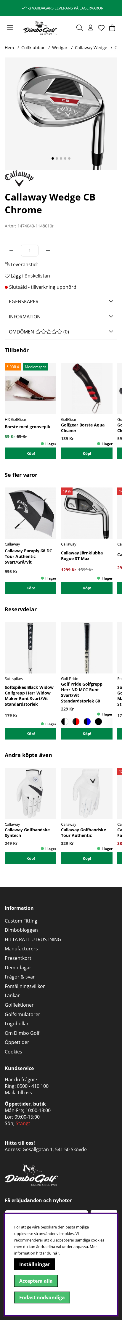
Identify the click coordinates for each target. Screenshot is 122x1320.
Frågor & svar (20, 976)
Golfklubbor (33, 47)
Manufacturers (21, 948)
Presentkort (18, 958)
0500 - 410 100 (33, 1086)
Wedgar (60, 47)
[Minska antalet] (11, 250)
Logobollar (17, 1023)
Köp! (87, 588)
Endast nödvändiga (42, 1297)
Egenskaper (23, 301)
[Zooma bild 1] (61, 113)
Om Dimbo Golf (22, 1033)
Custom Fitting (21, 921)
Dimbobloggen (21, 930)
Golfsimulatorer (22, 1014)
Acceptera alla (36, 1281)
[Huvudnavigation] (10, 27)
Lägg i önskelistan (29, 275)
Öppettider (17, 1042)
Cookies (13, 1051)
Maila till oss (18, 1092)
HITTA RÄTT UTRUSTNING (33, 939)
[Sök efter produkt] (79, 27)
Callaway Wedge (91, 47)
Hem (9, 47)
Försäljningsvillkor (25, 986)
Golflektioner (19, 1005)
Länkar (12, 995)
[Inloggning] (90, 27)
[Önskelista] (101, 27)
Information (25, 316)
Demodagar (18, 967)
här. (56, 1253)
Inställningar (34, 1264)
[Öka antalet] (47, 250)
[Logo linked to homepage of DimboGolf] (40, 28)
